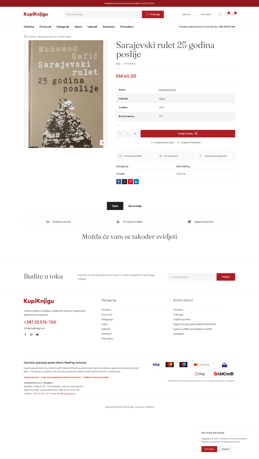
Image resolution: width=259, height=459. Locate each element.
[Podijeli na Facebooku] (118, 181)
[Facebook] (25, 334)
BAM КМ (186, 14)
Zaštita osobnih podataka (96, 377)
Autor (162, 98)
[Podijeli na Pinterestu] (130, 181)
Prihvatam (209, 449)
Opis (115, 206)
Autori (104, 324)
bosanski (206, 14)
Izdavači (105, 329)
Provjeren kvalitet (133, 221)
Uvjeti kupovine (181, 319)
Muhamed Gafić (167, 89)
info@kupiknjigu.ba (66, 393)
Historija (181, 173)
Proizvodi (106, 314)
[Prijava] (220, 14)
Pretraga (178, 314)
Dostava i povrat (62, 221)
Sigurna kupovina (204, 221)
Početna (32, 36)
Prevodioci (107, 338)
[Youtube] (37, 334)
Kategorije (107, 319)
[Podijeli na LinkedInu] (136, 181)
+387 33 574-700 (41, 393)
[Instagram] (31, 334)
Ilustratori (106, 333)
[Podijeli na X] (124, 181)
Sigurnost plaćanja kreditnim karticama (194, 324)
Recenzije (135, 206)
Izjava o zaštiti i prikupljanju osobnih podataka (192, 331)
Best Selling (183, 166)
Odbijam (225, 449)
